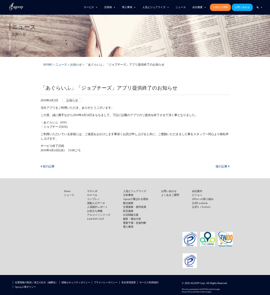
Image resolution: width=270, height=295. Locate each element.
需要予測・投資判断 (134, 222)
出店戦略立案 (130, 214)
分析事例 (128, 194)
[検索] (259, 7)
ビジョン (197, 194)
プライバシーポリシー (106, 282)
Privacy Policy (187, 292)
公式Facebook (200, 203)
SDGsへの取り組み (203, 199)
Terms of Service (201, 292)
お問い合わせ (242, 7)
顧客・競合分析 (132, 218)
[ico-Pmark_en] (190, 260)
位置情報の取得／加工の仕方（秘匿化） (36, 282)
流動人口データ (96, 203)
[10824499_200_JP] (189, 238)
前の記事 (48, 166)
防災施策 (128, 210)
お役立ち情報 (220, 7)
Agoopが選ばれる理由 (135, 199)
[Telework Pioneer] (225, 238)
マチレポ (92, 191)
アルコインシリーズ (98, 214)
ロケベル (92, 194)
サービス (89, 7)
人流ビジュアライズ (153, 7)
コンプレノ (93, 199)
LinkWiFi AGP (95, 218)
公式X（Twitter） (202, 206)
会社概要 (197, 7)
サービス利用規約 (149, 282)
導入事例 (127, 7)
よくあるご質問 (170, 194)
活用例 (108, 7)
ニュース (181, 7)
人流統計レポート (97, 206)
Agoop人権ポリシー (25, 286)
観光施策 (128, 203)
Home (67, 191)
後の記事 (222, 166)
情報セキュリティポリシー (76, 282)
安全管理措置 (128, 282)
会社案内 (197, 191)
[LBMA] (207, 238)
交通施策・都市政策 (134, 206)
